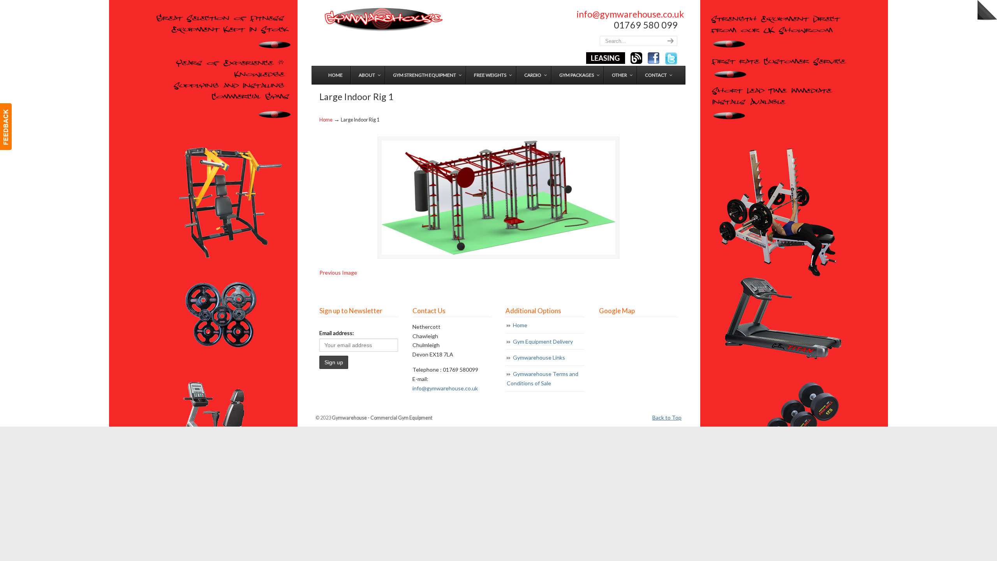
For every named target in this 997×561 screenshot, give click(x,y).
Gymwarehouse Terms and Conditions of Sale (542, 378)
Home (326, 120)
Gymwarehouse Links (539, 357)
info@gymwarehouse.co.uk (630, 14)
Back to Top (667, 417)
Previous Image (338, 272)
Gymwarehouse (382, 19)
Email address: (336, 333)
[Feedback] (6, 126)
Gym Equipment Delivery (543, 341)
